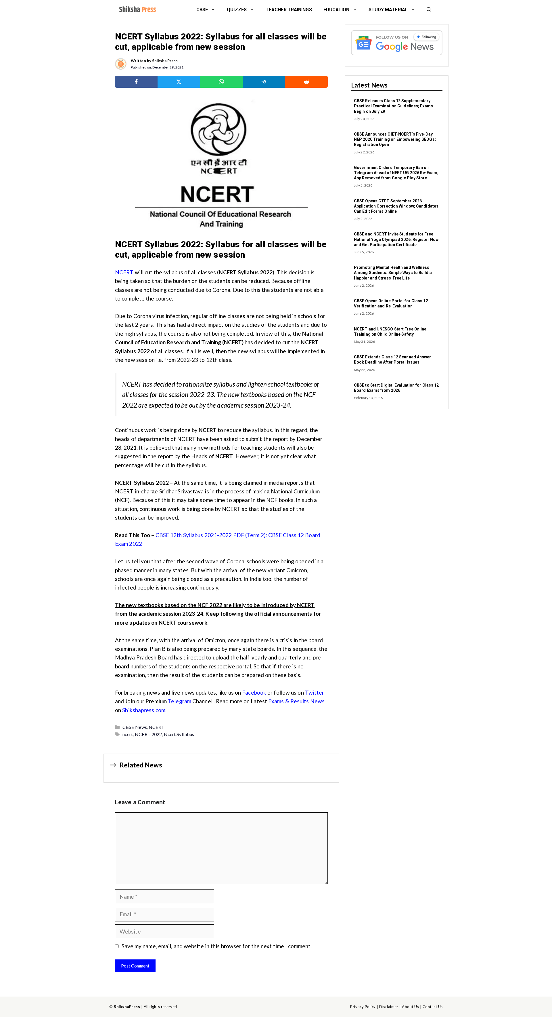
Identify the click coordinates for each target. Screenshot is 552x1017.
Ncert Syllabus (179, 734)
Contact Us (433, 1006)
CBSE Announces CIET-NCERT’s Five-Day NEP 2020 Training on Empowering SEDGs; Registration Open (395, 139)
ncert (127, 734)
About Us (410, 1006)
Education (336, 9)
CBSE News (134, 727)
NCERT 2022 (148, 734)
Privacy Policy (362, 1006)
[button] (429, 9)
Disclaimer (388, 1006)
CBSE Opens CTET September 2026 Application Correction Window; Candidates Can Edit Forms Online (396, 206)
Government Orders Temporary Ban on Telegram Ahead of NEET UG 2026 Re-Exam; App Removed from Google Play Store (396, 172)
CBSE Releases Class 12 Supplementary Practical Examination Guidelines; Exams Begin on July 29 (393, 105)
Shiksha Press (165, 60)
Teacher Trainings (289, 9)
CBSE (202, 9)
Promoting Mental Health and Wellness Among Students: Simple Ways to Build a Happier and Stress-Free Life (393, 272)
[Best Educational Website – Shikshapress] (137, 9)
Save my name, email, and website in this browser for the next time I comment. (217, 946)
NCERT (124, 272)
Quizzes (237, 9)
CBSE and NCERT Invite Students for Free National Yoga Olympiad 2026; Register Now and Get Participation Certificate (396, 239)
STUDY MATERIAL (388, 9)
